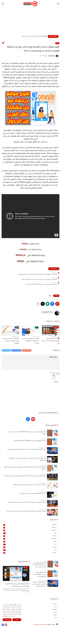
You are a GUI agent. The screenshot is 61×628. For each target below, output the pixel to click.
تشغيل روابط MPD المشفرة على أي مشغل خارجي (32, 493)
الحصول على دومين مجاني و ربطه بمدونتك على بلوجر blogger (11, 341)
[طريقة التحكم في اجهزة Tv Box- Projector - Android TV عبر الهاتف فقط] (52, 450)
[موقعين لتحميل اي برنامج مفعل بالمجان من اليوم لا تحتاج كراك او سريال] (52, 512)
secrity (30, 547)
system (30, 552)
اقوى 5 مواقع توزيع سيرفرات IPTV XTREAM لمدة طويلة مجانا (29, 440)
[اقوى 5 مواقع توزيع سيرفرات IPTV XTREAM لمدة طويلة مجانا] (52, 441)
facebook (30, 530)
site (57, 43)
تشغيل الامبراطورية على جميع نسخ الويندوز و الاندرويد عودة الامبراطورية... (37, 274)
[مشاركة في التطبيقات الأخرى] (38, 304)
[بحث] (3, 3)
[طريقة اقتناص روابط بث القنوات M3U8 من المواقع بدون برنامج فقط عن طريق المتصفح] (52, 468)
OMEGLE (25, 244)
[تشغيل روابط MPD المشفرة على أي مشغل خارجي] (52, 494)
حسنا (17, 619)
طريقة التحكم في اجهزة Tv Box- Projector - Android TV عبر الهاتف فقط (26, 449)
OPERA (20, 261)
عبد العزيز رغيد (51, 55)
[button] (52, 304)
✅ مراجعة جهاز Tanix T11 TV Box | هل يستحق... (33, 36)
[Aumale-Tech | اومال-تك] (30, 3)
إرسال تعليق (53, 357)
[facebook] (28, 419)
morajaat (30, 538)
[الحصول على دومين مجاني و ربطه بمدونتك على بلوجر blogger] (52, 485)
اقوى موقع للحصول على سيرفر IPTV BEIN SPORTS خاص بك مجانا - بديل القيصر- (26, 433)
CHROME (23, 250)
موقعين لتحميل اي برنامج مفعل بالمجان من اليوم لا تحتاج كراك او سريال (26, 511)
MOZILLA (20, 255)
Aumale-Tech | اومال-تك (39, 624)
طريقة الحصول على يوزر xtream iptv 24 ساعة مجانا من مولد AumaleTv (27, 502)
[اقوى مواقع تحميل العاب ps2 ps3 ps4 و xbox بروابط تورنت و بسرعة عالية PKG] (52, 477)
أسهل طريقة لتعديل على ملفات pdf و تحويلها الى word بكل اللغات (17, 585)
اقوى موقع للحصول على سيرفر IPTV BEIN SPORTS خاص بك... (40, 284)
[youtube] (33, 419)
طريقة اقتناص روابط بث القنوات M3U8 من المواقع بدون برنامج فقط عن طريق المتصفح (25, 468)
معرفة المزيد (7, 619)
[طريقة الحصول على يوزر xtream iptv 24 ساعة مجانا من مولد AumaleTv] (52, 503)
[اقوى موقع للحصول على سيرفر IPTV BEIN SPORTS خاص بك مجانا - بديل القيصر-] (52, 433)
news (30, 541)
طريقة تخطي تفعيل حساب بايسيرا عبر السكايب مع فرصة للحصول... (38, 279)
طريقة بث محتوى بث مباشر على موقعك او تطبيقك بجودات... (31, 341)
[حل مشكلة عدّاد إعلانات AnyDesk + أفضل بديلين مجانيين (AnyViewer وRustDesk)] (52, 459)
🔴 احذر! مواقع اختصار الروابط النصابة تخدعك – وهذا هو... (50, 341)
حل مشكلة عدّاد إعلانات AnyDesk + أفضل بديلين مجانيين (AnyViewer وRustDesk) (27, 459)
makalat (30, 536)
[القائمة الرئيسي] (58, 3)
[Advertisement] (30, 22)
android (30, 524)
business (30, 527)
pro (30, 544)
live (30, 533)
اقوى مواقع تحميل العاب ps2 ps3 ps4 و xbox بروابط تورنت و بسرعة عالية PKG (25, 476)
